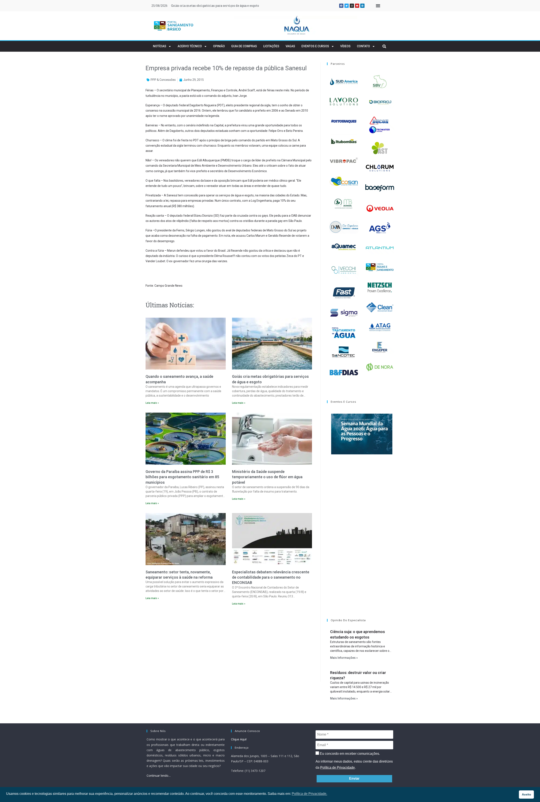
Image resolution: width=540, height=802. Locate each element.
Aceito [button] (526, 794)
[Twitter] (346, 6)
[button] (377, 5)
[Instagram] (352, 6)
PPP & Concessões (163, 79)
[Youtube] (357, 6)
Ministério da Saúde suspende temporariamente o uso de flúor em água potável (267, 476)
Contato (363, 46)
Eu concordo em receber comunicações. (349, 753)
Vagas (290, 46)
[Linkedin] (362, 6)
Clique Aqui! (239, 739)
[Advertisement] (229, 645)
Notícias (159, 46)
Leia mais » (152, 402)
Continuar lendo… (159, 776)
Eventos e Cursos (315, 46)
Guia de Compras (244, 46)
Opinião (219, 46)
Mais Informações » (344, 657)
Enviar (354, 778)
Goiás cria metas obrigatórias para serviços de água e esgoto (215, 6)
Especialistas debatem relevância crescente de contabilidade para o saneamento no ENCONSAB (270, 577)
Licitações (271, 46)
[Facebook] (341, 6)
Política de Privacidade (337, 767)
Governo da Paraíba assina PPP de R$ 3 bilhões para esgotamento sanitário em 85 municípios (182, 476)
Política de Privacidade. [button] (309, 793)
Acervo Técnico (190, 46)
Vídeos (345, 46)
